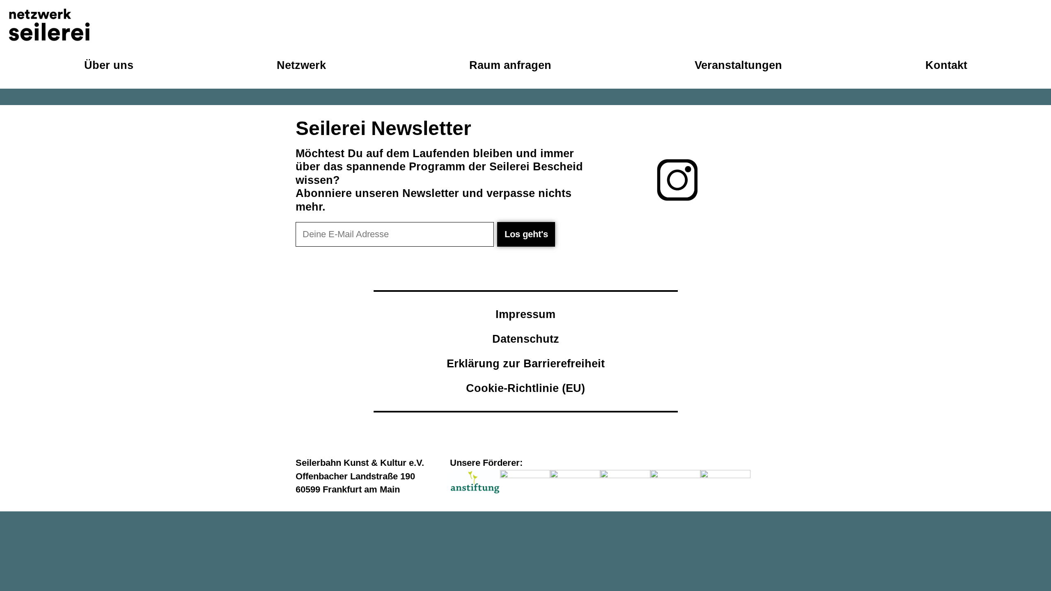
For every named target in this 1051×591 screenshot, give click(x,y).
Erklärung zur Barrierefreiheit (526, 363)
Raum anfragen (510, 65)
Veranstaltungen (738, 65)
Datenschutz (525, 338)
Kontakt (946, 65)
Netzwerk (301, 65)
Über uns (108, 65)
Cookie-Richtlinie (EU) (525, 388)
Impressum (525, 314)
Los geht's (526, 234)
